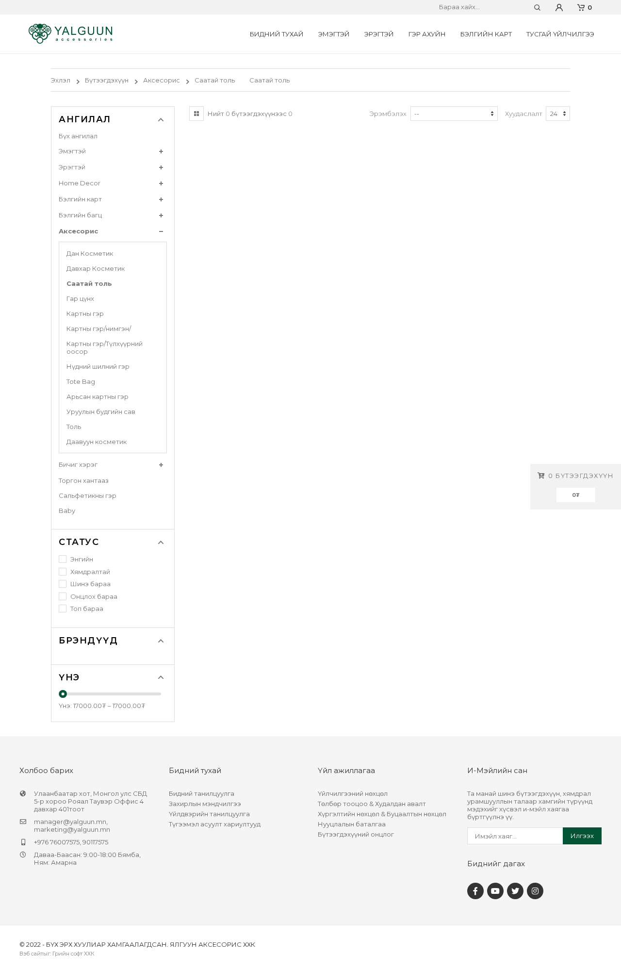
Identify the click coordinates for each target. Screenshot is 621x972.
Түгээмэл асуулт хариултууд (215, 824)
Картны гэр (85, 313)
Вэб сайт (31, 953)
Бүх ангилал (78, 136)
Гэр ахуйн (427, 34)
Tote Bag (80, 381)
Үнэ (69, 677)
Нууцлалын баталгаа (352, 824)
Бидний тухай (277, 34)
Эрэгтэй (379, 34)
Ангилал (85, 119)
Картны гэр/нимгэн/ (98, 328)
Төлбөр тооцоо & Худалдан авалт (372, 803)
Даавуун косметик (96, 441)
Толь (73, 426)
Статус (79, 542)
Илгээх (582, 836)
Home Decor (79, 183)
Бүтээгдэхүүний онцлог (356, 834)
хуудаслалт (523, 113)
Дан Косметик (89, 253)
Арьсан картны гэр (97, 396)
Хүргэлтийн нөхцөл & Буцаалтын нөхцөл (382, 814)
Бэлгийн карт (486, 34)
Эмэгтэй (334, 34)
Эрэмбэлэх (388, 113)
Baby (67, 510)
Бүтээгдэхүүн (107, 80)
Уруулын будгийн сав (100, 411)
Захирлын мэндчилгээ (205, 803)
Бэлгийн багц (80, 215)
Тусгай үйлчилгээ (560, 34)
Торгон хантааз (84, 480)
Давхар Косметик (95, 268)
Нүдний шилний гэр (98, 366)
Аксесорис (161, 80)
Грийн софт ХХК (73, 953)
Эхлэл (60, 80)
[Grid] (196, 113)
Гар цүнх (80, 298)
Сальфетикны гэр (87, 495)
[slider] (63, 694)
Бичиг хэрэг (78, 464)
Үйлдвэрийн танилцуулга (209, 814)
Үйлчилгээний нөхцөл (353, 793)
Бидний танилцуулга (201, 793)
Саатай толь (215, 80)
